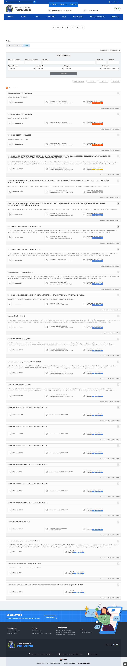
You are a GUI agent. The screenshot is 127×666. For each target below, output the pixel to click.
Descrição (45, 59)
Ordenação (105, 66)
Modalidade (39, 66)
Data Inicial (99, 59)
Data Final (111, 59)
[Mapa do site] (77, 27)
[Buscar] (34, 1)
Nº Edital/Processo (14, 59)
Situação (66, 66)
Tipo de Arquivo (13, 66)
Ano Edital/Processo (31, 59)
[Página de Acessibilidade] (82, 27)
